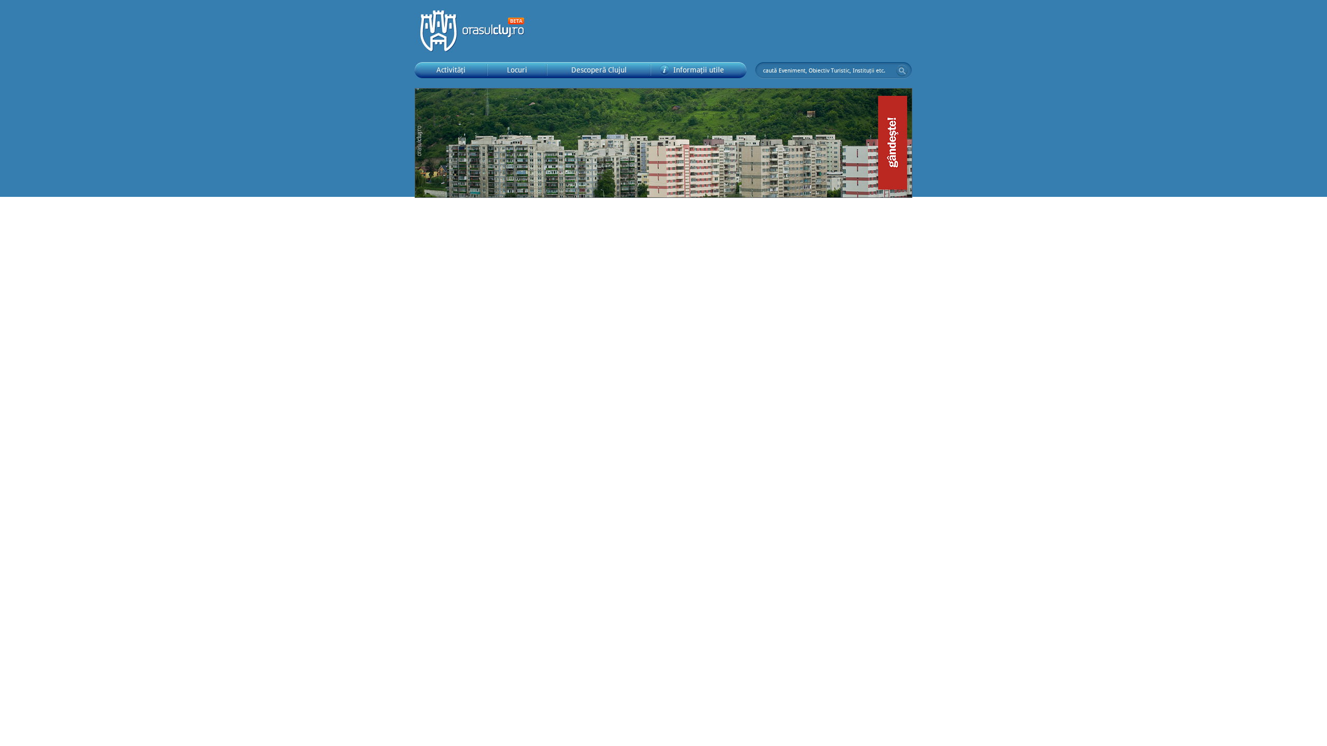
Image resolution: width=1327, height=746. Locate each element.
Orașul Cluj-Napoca (477, 31)
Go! (902, 70)
